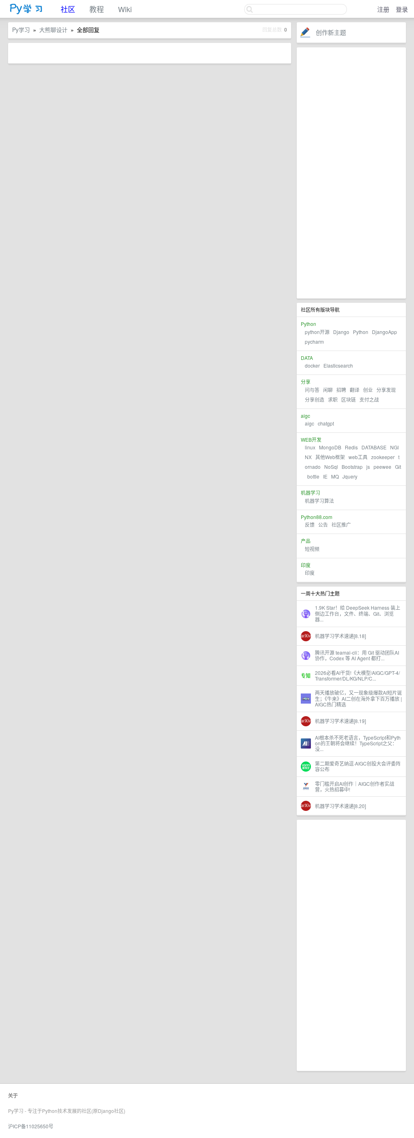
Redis (351, 447)
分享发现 (386, 389)
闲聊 (328, 389)
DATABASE (374, 447)
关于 (13, 1095)
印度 (310, 572)
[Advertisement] (351, 172)
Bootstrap (352, 466)
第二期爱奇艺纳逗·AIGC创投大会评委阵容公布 (358, 766)
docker (312, 365)
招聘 (341, 389)
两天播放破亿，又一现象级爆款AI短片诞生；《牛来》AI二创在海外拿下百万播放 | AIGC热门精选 (358, 698)
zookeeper (383, 456)
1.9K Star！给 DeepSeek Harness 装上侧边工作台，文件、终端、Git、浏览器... (357, 613)
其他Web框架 (330, 456)
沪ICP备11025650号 (30, 1126)
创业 (368, 389)
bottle (313, 476)
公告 (323, 524)
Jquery (349, 476)
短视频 (312, 548)
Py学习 (21, 30)
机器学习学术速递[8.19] (340, 720)
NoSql (331, 466)
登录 (402, 9)
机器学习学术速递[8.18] (340, 635)
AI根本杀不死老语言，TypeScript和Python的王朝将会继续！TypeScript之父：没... (358, 743)
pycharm (314, 341)
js (368, 466)
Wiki (125, 9)
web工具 (358, 456)
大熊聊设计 (53, 30)
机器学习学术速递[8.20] (340, 805)
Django (341, 331)
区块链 (348, 399)
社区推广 (341, 524)
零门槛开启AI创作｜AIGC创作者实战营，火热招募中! (354, 786)
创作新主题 (331, 32)
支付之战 (369, 399)
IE (325, 476)
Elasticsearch (338, 365)
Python (360, 331)
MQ (335, 476)
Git (398, 466)
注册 (383, 9)
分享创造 (314, 399)
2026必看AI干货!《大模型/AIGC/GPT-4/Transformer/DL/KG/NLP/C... (357, 675)
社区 (68, 9)
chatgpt (326, 423)
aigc (309, 423)
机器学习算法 (319, 500)
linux (310, 447)
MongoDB (330, 447)
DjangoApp (384, 331)
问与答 (312, 389)
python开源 (317, 331)
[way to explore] (26, 12)
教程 (96, 9)
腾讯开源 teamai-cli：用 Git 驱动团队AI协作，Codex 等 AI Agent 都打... (357, 655)
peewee (382, 466)
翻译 (354, 389)
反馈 (310, 524)
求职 (333, 399)
